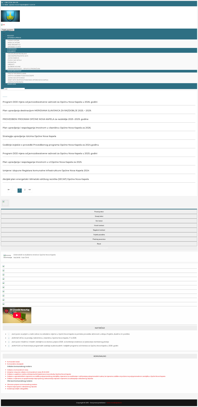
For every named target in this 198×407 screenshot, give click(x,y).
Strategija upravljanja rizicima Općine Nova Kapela (29, 136)
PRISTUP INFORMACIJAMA (17, 73)
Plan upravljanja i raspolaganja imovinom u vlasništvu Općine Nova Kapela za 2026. (47, 128)
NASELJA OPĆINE (14, 43)
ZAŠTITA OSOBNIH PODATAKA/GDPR (21, 76)
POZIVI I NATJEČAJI (14, 60)
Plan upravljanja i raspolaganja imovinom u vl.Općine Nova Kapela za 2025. (42, 162)
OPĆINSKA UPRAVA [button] (14, 38)
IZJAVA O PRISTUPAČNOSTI (99, 248)
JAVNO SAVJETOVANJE (16, 78)
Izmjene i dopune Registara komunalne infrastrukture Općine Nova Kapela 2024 (46, 170)
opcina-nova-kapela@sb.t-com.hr (22, 5)
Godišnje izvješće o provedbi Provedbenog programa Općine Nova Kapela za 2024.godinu (51, 145)
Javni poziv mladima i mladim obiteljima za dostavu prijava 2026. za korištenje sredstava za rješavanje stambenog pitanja (60, 342)
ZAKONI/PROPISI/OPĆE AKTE (18, 56)
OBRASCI (11, 64)
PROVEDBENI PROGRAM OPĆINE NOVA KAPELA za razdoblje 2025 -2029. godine (45, 119)
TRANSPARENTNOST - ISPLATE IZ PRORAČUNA (24, 69)
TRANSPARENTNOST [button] (14, 71)
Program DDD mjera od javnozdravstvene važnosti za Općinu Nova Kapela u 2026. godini (50, 102)
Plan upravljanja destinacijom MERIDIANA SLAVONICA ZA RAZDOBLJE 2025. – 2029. (47, 110)
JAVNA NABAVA (13, 58)
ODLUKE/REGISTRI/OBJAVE (17, 54)
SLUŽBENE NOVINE (14, 67)
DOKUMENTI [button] (11, 51)
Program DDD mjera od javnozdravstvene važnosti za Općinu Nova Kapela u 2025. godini (50, 153)
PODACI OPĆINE (13, 40)
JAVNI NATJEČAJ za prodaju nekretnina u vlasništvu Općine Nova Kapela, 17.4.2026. (44, 338)
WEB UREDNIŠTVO (14, 45)
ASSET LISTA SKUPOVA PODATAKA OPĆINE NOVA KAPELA (28, 80)
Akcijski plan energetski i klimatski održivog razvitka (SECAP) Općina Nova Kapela (46, 179)
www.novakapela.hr (114, 403)
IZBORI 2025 (11, 84)
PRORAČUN (12, 62)
